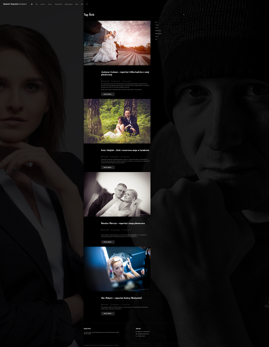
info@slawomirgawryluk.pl (143, 333)
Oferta (50, 4)
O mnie (43, 4)
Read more (108, 94)
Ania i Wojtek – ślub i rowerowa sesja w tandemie (125, 150)
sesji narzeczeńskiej (132, 234)
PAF (82, 4)
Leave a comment (127, 81)
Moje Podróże (58, 4)
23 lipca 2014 (105, 156)
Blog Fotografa (69, 4)
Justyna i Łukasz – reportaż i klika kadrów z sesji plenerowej (125, 73)
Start (36, 4)
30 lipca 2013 (105, 304)
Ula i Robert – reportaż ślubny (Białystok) (121, 297)
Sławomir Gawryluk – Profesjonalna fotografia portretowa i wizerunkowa (104, 345)
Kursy (76, 4)
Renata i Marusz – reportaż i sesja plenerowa (123, 223)
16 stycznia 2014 (106, 229)
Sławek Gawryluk (116, 81)
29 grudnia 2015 (106, 81)
